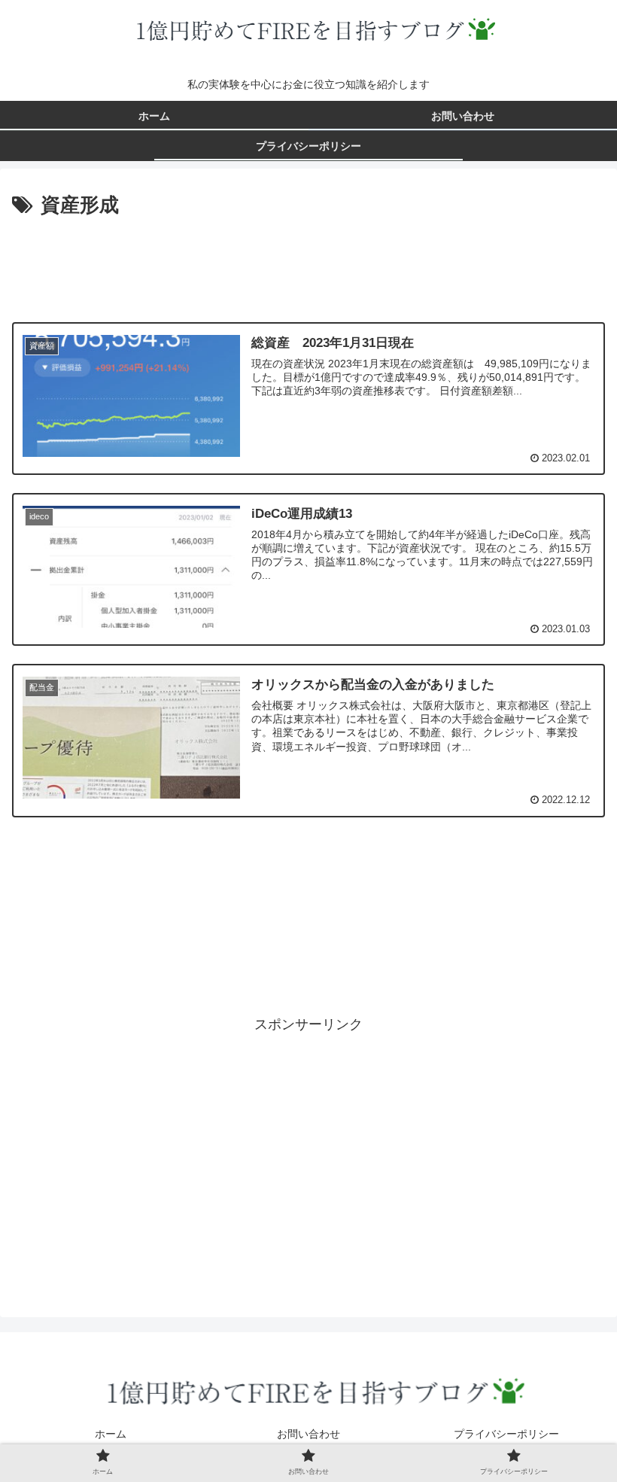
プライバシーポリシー (506, 1434)
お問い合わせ (308, 1434)
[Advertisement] (308, 263)
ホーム (110, 1434)
